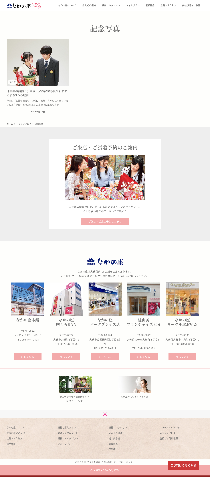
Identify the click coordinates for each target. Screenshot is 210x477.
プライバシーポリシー (124, 461)
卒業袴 (112, 449)
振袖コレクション (118, 427)
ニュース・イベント (170, 427)
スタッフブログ (168, 432)
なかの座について (16, 427)
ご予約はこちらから (183, 465)
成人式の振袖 (115, 432)
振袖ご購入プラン (67, 427)
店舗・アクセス (14, 438)
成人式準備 (114, 438)
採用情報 (11, 443)
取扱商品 (113, 443)
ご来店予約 (80, 461)
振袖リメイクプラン (68, 438)
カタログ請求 (93, 461)
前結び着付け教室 (169, 438)
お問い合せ (106, 461)
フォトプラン (64, 443)
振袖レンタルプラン (68, 432)
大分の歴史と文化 (16, 432)
